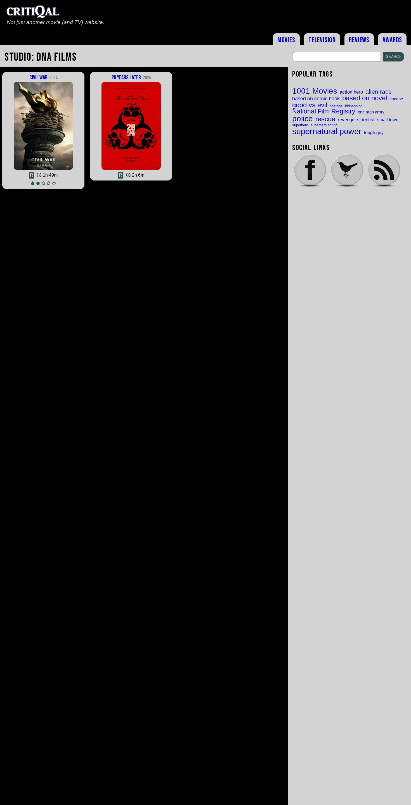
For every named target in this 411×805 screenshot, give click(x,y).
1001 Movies (314, 91)
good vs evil (309, 105)
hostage (336, 106)
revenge (346, 119)
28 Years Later (131, 77)
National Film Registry (323, 111)
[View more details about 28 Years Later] (131, 169)
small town (387, 119)
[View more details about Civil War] (43, 169)
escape (396, 99)
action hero (351, 92)
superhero (300, 125)
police (302, 118)
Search (393, 56)
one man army (371, 112)
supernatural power (327, 131)
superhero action (324, 125)
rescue (325, 119)
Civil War (43, 77)
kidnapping (353, 106)
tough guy (374, 132)
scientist (366, 119)
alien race (378, 92)
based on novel (364, 98)
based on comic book (316, 98)
